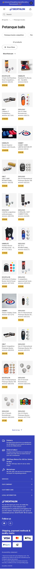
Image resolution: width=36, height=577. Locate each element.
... (11, 20)
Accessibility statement (9, 552)
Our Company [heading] (7, 484)
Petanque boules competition (14, 35)
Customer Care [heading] (7, 490)
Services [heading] (5, 479)
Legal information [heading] (9, 495)
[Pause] (31, 3)
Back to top (16, 430)
